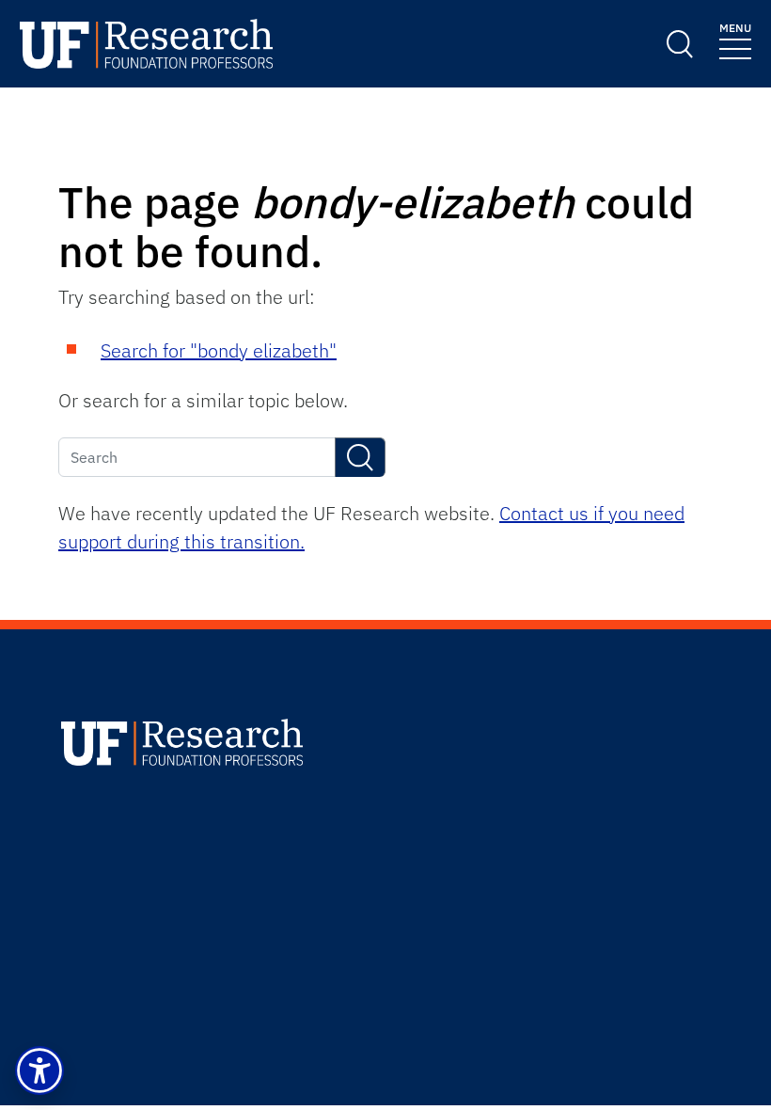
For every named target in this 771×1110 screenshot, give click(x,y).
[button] (39, 1070)
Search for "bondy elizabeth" (219, 350)
